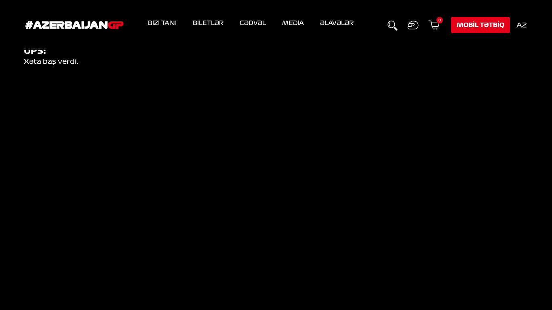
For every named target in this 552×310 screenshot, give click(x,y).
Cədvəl (253, 23)
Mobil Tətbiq (480, 25)
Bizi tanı (162, 23)
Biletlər (208, 23)
